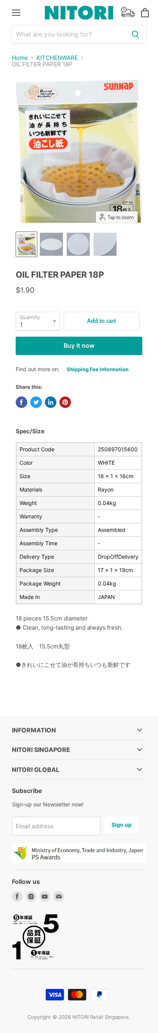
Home (20, 57)
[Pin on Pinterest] (65, 402)
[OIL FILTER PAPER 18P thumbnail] (26, 244)
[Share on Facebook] (21, 402)
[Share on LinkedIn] (50, 402)
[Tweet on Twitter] (36, 402)
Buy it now (79, 345)
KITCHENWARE (57, 57)
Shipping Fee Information (97, 369)
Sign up (122, 824)
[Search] (135, 34)
